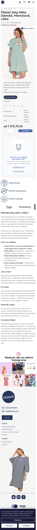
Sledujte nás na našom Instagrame (19, 358)
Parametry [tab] (25, 207)
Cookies (4, 435)
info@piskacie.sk (18, 167)
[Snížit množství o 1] (6, 131)
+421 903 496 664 (18, 171)
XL (22, 106)
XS (5, 106)
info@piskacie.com (12, 411)
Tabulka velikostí (10, 97)
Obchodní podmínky (8, 427)
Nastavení (17, 520)
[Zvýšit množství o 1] (15, 131)
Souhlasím (26, 526)
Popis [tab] (9, 207)
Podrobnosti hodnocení (8, 25)
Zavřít (13, 137)
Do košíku (25, 131)
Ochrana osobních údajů (10, 432)
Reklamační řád (7, 429)
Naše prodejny (7, 442)
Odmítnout (9, 526)
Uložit (6, 136)
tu (30, 515)
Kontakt (7, 417)
